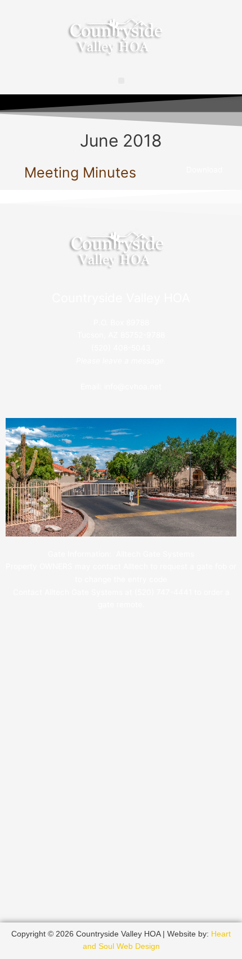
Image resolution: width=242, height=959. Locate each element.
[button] (121, 81)
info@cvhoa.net (133, 386)
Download (204, 169)
